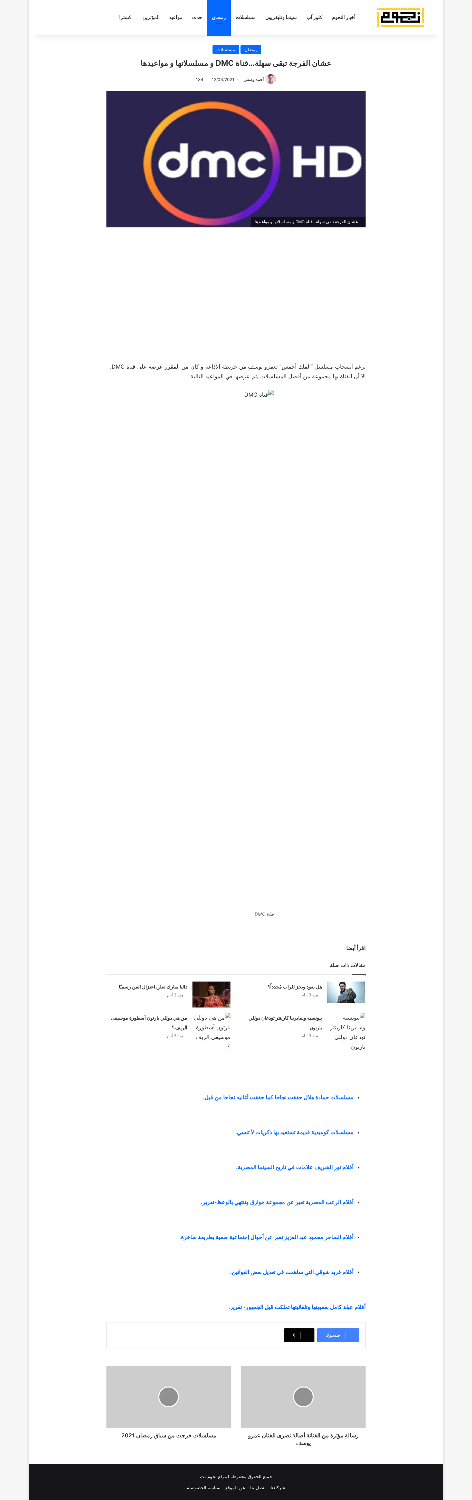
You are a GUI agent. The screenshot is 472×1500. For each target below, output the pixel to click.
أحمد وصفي (254, 79)
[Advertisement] (236, 293)
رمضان (219, 17)
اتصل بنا (258, 1487)
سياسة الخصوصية (203, 1487)
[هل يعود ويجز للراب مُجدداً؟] (346, 992)
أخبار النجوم (344, 17)
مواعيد (175, 17)
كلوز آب (314, 17)
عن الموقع (235, 1487)
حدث (197, 17)
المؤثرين (151, 17)
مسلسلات (246, 17)
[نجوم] (400, 17)
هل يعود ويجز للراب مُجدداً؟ (295, 987)
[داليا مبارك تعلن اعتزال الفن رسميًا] (211, 994)
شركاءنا (278, 1487)
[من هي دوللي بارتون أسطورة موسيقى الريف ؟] (211, 1032)
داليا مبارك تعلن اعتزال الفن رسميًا (153, 987)
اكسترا (126, 17)
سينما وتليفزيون (281, 17)
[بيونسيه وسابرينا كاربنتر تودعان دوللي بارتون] (346, 1032)
